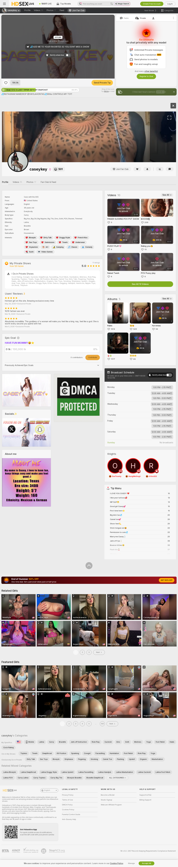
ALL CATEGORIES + (117, 778)
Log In (170, 4)
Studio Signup (106, 800)
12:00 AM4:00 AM (161, 404)
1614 (113, 329)
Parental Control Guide (71, 814)
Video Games (47, 252)
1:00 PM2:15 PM (161, 387)
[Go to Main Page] (23, 4)
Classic (74, 247)
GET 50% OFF (166, 580)
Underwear (80, 242)
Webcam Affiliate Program (111, 805)
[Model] (173, 105)
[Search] (112, 4)
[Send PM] (170, 169)
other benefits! (151, 71)
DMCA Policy (67, 805)
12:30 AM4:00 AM (161, 393)
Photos (51, 10)
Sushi (31, 252)
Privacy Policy (67, 795)
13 (145, 249)
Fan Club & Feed (48, 182)
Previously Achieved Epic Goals (19, 365)
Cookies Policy (68, 810)
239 (146, 222)
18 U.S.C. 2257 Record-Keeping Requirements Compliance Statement (148, 851)
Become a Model (107, 795)
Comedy (88, 247)
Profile (27, 10)
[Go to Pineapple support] (44, 851)
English (47, 790)
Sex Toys (33, 242)
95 (134, 359)
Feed (62, 10)
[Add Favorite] (6, 82)
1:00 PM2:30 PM (161, 437)
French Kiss (82, 238)
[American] (19, 742)
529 (135, 329)
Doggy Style (64, 238)
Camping (60, 247)
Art (47, 247)
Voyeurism (33, 247)
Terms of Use (67, 800)
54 (157, 329)
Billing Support (145, 800)
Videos (38, 10)
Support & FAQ (145, 795)
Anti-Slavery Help (69, 819)
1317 (113, 359)
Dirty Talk (48, 238)
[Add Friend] (160, 169)
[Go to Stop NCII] (57, 851)
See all (165, 195)
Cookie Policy (116, 863)
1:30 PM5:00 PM (161, 398)
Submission (49, 242)
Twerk (65, 242)
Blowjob (32, 238)
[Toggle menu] (4, 4)
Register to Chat (146, 76)
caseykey (6, 735)
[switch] (169, 375)
